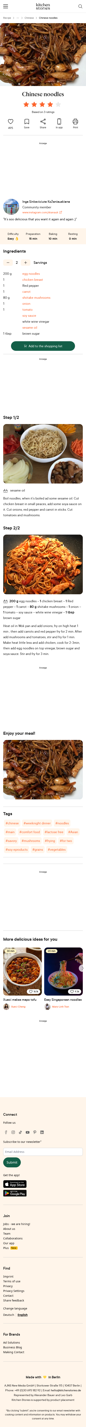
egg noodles (31, 273)
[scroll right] (82, 968)
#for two (66, 841)
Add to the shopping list (45, 346)
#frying (50, 841)
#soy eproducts (17, 849)
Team (6, 1233)
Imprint (8, 1276)
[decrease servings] (8, 262)
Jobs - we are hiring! (16, 1224)
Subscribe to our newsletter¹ (22, 1142)
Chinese (29, 18)
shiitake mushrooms (36, 297)
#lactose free (54, 832)
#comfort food (29, 832)
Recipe (7, 18)
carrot (26, 291)
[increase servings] (25, 262)
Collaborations (13, 1238)
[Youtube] (27, 1132)
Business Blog (12, 1347)
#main (10, 832)
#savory (11, 841)
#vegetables (57, 849)
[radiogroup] (43, 105)
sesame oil (29, 327)
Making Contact (13, 1352)
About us (9, 1229)
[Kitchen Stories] (43, 6)
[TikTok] (20, 1132)
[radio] (26, 104)
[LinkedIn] (42, 1132)
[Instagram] (13, 1132)
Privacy (8, 1286)
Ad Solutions (11, 1342)
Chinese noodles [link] (48, 18)
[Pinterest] (35, 1132)
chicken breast (32, 279)
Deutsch (8, 1315)
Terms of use (11, 1281)
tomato (27, 309)
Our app (8, 1243)
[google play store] (43, 1194)
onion (26, 303)
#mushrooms (31, 841)
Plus (9, 1248)
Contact (8, 1295)
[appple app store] (43, 1185)
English (23, 1315)
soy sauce (29, 315)
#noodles (62, 823)
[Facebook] (6, 1132)
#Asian (73, 832)
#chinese (12, 823)
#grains (37, 849)
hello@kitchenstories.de (66, 1390)
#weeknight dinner (37, 823)
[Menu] (5, 6)
